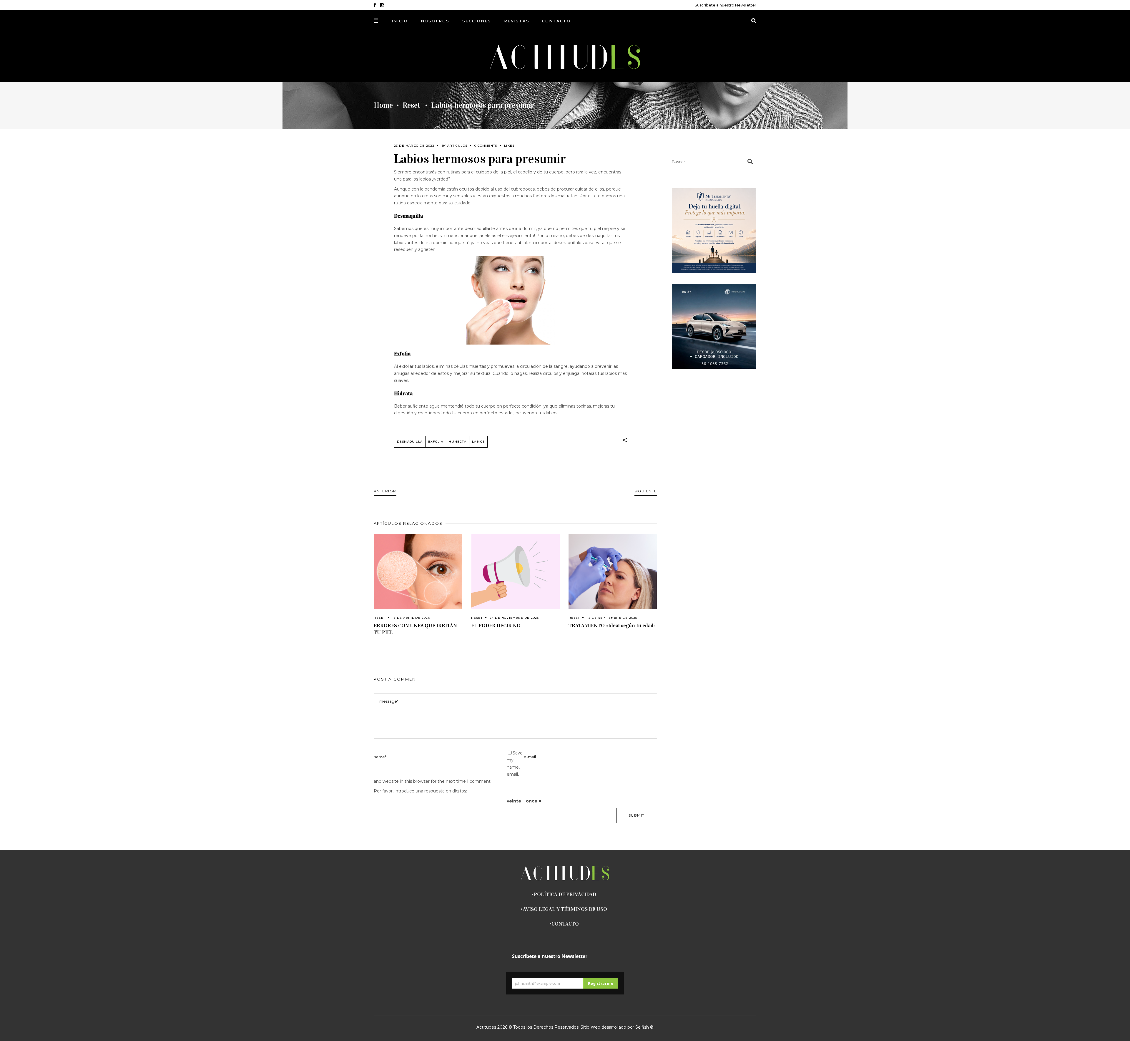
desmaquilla (410, 441)
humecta (457, 441)
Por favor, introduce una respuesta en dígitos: (420, 791)
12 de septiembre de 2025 (612, 618)
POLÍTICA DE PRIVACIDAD (565, 894)
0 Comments (485, 146)
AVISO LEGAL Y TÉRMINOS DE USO (565, 909)
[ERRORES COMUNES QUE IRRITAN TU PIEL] (418, 571)
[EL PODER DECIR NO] (515, 571)
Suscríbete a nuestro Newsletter (725, 5)
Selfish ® (644, 1027)
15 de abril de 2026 (411, 618)
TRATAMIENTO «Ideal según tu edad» (612, 625)
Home (383, 105)
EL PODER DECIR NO (496, 625)
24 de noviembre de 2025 (514, 618)
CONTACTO (565, 924)
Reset (411, 105)
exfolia (435, 441)
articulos (457, 146)
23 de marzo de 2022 (414, 146)
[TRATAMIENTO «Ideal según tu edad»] (613, 571)
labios (478, 441)
